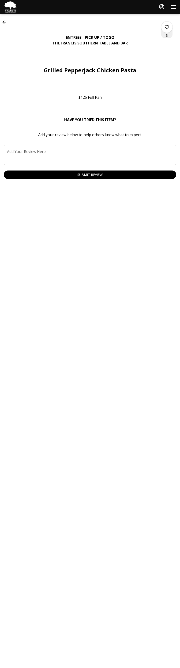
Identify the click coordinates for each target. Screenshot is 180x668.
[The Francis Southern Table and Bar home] (25, 7)
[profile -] (162, 7)
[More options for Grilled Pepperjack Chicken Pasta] (166, 27)
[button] (5, 22)
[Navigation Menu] (173, 7)
